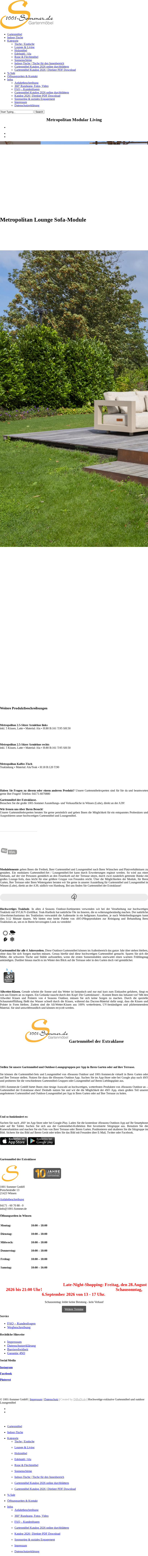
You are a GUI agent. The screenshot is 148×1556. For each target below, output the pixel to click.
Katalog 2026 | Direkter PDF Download (37, 1533)
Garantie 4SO (16, 1353)
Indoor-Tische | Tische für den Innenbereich (39, 1477)
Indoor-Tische (15, 1432)
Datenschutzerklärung (21, 1345)
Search (39, 112)
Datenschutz (51, 1399)
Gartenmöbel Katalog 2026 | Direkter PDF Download (45, 1488)
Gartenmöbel (14, 1426)
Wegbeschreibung (19, 1327)
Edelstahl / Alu (22, 1459)
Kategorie (12, 1438)
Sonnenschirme (23, 1471)
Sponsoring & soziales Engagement (34, 1539)
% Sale (11, 1494)
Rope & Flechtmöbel (26, 1465)
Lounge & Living (24, 1447)
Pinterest (5, 1379)
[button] (74, 1309)
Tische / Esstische (24, 1441)
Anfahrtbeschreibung (12, 1199)
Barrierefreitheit (17, 1349)
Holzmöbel (20, 1453)
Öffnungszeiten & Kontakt (22, 1500)
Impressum (14, 1342)
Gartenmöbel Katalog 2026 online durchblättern (41, 1482)
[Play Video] (54, 690)
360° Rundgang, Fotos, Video (31, 1515)
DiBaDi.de (79, 1399)
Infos (10, 1506)
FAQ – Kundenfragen (21, 1323)
